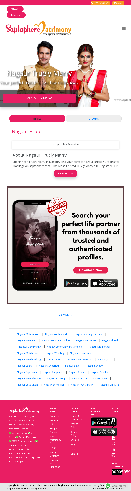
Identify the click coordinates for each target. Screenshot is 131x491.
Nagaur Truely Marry (82, 384)
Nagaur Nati (100, 378)
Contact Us (74, 455)
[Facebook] (113, 420)
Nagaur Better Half (54, 384)
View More (65, 315)
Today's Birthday (54, 454)
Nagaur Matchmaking (29, 359)
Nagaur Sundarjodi (49, 365)
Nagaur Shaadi (110, 340)
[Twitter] (114, 426)
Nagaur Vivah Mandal (57, 334)
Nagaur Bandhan (100, 372)
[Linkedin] (113, 449)
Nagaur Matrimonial (28, 334)
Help (73, 449)
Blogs (53, 447)
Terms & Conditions (76, 417)
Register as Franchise (55, 463)
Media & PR (54, 422)
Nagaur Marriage (26, 340)
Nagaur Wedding (55, 353)
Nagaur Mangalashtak (29, 378)
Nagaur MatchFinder (28, 353)
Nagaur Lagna (25, 365)
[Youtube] (113, 437)
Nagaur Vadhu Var (86, 340)
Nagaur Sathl (72, 365)
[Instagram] (113, 455)
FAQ (73, 444)
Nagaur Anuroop (56, 378)
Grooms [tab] (94, 118)
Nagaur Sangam (94, 365)
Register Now (65, 173)
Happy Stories (53, 430)
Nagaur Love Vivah (27, 384)
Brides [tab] (37, 118)
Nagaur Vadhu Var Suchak (56, 340)
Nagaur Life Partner (99, 346)
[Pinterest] (113, 432)
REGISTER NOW (39, 98)
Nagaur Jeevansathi (80, 353)
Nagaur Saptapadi (27, 372)
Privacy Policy (74, 425)
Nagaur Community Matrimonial (64, 346)
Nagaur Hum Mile (109, 384)
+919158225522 (101, 2)
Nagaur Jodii (104, 359)
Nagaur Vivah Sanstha (79, 359)
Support (119, 2)
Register (16, 14)
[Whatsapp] (113, 443)
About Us (55, 415)
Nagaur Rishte (79, 378)
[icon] (104, 422)
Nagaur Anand (77, 372)
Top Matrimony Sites (55, 440)
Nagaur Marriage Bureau (88, 334)
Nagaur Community (30, 346)
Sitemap (75, 439)
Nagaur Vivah (54, 359)
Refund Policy (74, 433)
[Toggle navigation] (124, 28)
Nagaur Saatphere (53, 372)
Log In (16, 9)
